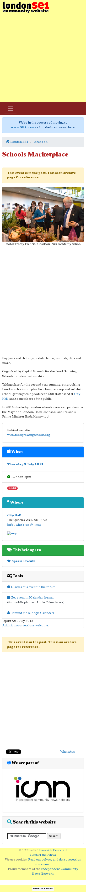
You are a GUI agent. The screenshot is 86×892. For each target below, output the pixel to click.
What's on (40, 141)
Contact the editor (43, 855)
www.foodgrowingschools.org (28, 435)
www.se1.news (43, 889)
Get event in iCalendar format (32, 597)
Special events (23, 561)
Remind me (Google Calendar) (32, 613)
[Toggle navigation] (10, 108)
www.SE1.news (23, 127)
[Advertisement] (43, 57)
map (38, 524)
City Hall (14, 515)
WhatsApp (67, 751)
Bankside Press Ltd (53, 850)
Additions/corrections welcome (25, 625)
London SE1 (19, 141)
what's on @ (24, 524)
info (10, 524)
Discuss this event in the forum (32, 587)
